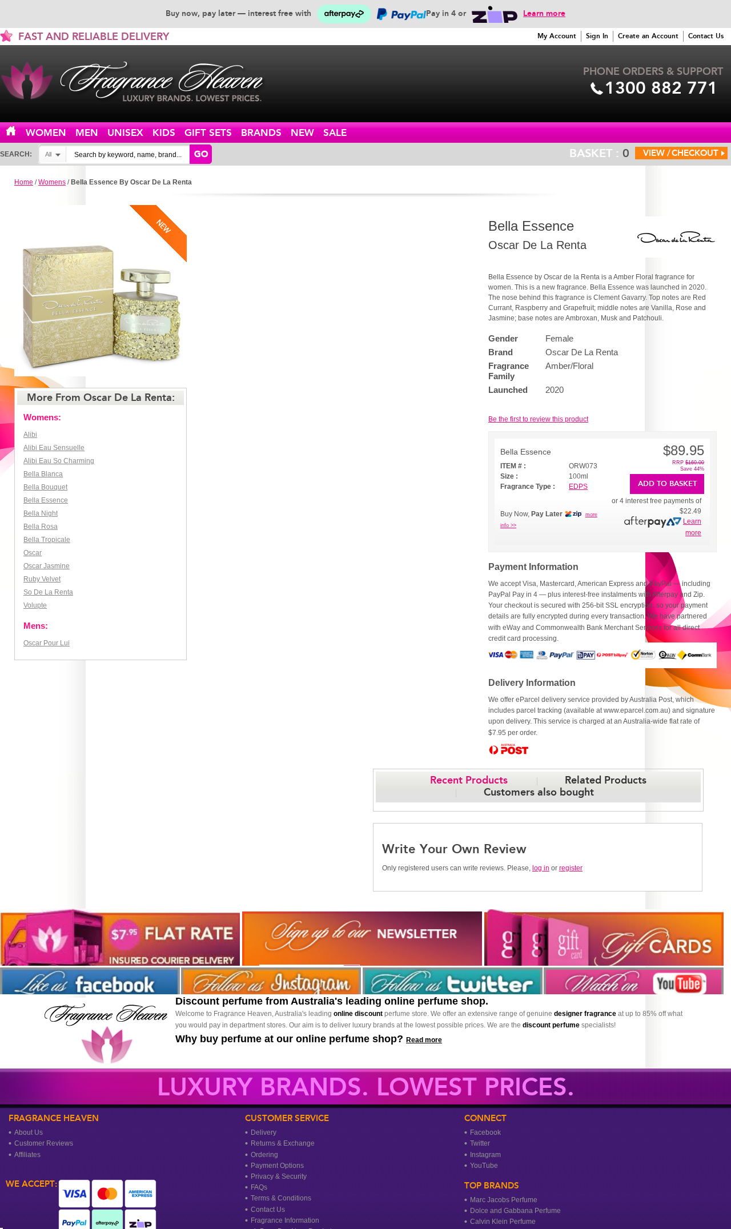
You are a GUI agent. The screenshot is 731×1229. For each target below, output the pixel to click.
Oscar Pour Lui (46, 643)
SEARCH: (16, 154)
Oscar (32, 553)
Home (18, 132)
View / (656, 153)
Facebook (485, 1132)
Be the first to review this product (538, 419)
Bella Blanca (43, 474)
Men (86, 133)
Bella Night (40, 513)
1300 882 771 (661, 88)
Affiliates (27, 1155)
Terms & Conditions (281, 1198)
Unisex (125, 133)
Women (46, 133)
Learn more (544, 13)
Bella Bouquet (45, 487)
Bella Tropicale (46, 540)
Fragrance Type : (527, 487)
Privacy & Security (279, 1176)
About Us (28, 1132)
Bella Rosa (40, 527)
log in (540, 868)
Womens (52, 182)
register (571, 868)
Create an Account (648, 36)
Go (201, 154)
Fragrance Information (285, 1220)
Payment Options (277, 1166)
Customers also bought (539, 792)
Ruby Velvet (42, 579)
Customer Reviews (43, 1143)
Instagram (485, 1155)
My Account (556, 36)
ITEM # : (513, 466)
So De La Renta (48, 592)
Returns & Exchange (283, 1143)
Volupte (35, 605)
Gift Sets (208, 133)
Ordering (264, 1155)
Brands (261, 133)
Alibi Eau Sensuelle (54, 448)
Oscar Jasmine (46, 566)
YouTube (484, 1166)
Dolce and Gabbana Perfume (515, 1211)
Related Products (605, 780)
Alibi (30, 435)
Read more (424, 1040)
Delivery (263, 1132)
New (302, 133)
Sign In (597, 36)
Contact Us (706, 36)
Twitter (480, 1143)
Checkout (695, 153)
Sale (335, 133)
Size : (509, 476)
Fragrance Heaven (143, 82)
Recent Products (469, 780)
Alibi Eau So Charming (58, 461)
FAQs (259, 1187)
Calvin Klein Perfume (503, 1222)
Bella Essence (45, 500)
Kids (163, 133)
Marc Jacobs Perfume (503, 1200)
